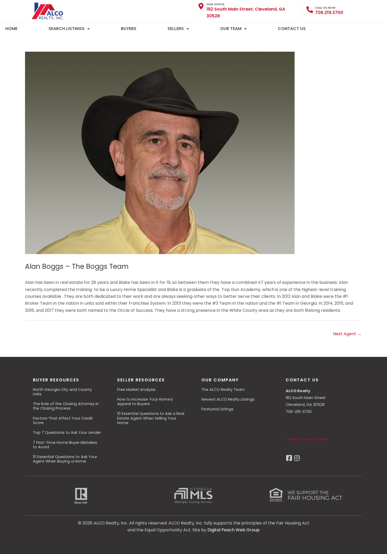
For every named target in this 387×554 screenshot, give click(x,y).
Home (11, 29)
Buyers (128, 29)
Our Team (230, 29)
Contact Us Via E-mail (307, 439)
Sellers (175, 29)
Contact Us (292, 29)
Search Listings (66, 29)
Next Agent (347, 334)
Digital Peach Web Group (233, 530)
